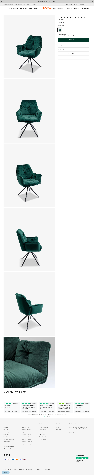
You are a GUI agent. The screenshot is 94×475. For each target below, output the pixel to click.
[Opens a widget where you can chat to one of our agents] (5, 472)
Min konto (58, 427)
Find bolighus (69, 4)
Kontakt (82, 4)
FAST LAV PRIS (23, 8)
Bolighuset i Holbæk (26, 436)
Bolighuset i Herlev (26, 431)
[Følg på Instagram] (7, 455)
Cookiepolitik (42, 431)
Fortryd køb (6, 436)
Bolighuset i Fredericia (27, 441)
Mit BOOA (76, 4)
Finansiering (42, 434)
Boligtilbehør (86, 8)
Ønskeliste (58, 431)
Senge (30, 8)
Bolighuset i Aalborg (26, 443)
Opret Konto (58, 429)
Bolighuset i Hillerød (26, 434)
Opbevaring (77, 8)
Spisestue (60, 8)
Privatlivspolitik (42, 429)
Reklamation (6, 434)
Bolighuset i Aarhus (26, 429)
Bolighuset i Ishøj (25, 427)
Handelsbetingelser (43, 427)
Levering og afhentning (9, 431)
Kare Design (6, 443)
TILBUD (10, 8)
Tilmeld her (71, 432)
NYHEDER (15, 8)
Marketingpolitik (42, 436)
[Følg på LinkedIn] (12, 455)
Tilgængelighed (7, 448)
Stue (54, 8)
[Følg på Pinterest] (10, 455)
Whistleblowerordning (9, 446)
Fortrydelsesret (42, 439)
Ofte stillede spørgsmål (9, 439)
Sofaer (36, 8)
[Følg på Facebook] (4, 455)
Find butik (6, 429)
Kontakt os (6, 427)
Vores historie (7, 441)
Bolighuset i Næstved (26, 439)
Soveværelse (68, 8)
